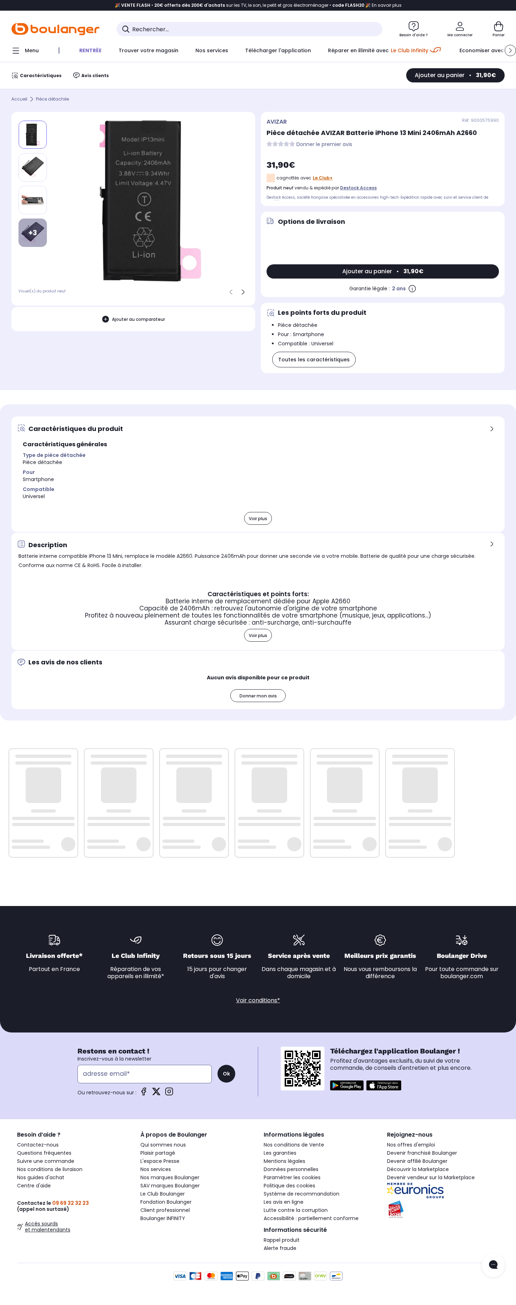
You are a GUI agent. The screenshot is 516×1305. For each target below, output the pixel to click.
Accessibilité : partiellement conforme (311, 1218)
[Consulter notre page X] (156, 1094)
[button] (510, 50)
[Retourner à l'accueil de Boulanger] (55, 29)
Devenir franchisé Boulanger (422, 1152)
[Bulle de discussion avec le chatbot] (493, 1265)
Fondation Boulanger (166, 1202)
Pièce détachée (52, 99)
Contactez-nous (38, 1144)
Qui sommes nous (163, 1144)
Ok (226, 1073)
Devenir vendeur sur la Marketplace (431, 1177)
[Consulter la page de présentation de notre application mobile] (347, 1085)
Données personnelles (291, 1169)
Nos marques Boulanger (169, 1177)
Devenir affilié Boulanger (417, 1161)
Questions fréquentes (44, 1152)
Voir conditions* (258, 1000)
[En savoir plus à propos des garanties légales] (412, 288)
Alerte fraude (280, 1248)
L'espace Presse (159, 1161)
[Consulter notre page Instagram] (169, 1094)
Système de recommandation (301, 1193)
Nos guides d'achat (40, 1177)
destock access (358, 188)
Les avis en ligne (283, 1202)
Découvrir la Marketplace (418, 1169)
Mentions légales (284, 1161)
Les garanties (280, 1152)
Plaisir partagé (157, 1152)
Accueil (19, 99)
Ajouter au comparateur (138, 319)
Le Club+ (323, 178)
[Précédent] (231, 292)
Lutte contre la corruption (296, 1210)
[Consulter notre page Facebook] (143, 1094)
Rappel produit (282, 1240)
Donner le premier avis (324, 144)
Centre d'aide (34, 1185)
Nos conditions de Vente (294, 1144)
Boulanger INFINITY (162, 1218)
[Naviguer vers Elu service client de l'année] (443, 1209)
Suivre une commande (45, 1161)
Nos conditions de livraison (49, 1169)
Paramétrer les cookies (292, 1177)
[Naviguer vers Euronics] (443, 1190)
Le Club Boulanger (162, 1193)
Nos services (155, 1169)
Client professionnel (165, 1210)
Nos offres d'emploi (411, 1144)
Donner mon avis (258, 696)
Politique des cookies (289, 1185)
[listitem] (33, 167)
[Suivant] (243, 292)
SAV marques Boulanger (170, 1185)
